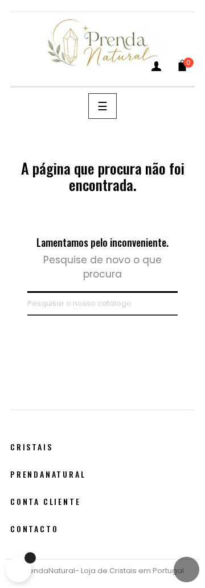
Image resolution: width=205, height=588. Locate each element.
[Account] (156, 69)
